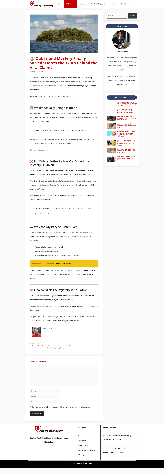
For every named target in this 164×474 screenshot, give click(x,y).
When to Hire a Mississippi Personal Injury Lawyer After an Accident (126, 150)
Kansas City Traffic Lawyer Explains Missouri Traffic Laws (126, 158)
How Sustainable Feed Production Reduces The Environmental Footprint (125, 110)
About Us (123, 4)
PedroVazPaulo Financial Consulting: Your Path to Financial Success (53, 346)
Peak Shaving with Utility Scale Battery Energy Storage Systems (127, 103)
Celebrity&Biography (97, 4)
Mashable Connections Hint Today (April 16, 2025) (48, 348)
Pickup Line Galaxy (84, 463)
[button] (131, 4)
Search (132, 15)
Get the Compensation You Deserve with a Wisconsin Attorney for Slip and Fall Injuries (126, 142)
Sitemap (81, 455)
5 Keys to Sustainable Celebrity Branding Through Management (126, 125)
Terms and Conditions (86, 450)
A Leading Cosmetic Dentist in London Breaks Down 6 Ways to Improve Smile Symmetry (126, 134)
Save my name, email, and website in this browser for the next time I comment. (61, 407)
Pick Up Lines (71, 4)
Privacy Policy (83, 445)
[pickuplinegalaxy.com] (42, 4)
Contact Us (113, 4)
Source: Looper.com (40, 213)
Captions (82, 4)
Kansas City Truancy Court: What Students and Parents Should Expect (126, 118)
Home (60, 4)
